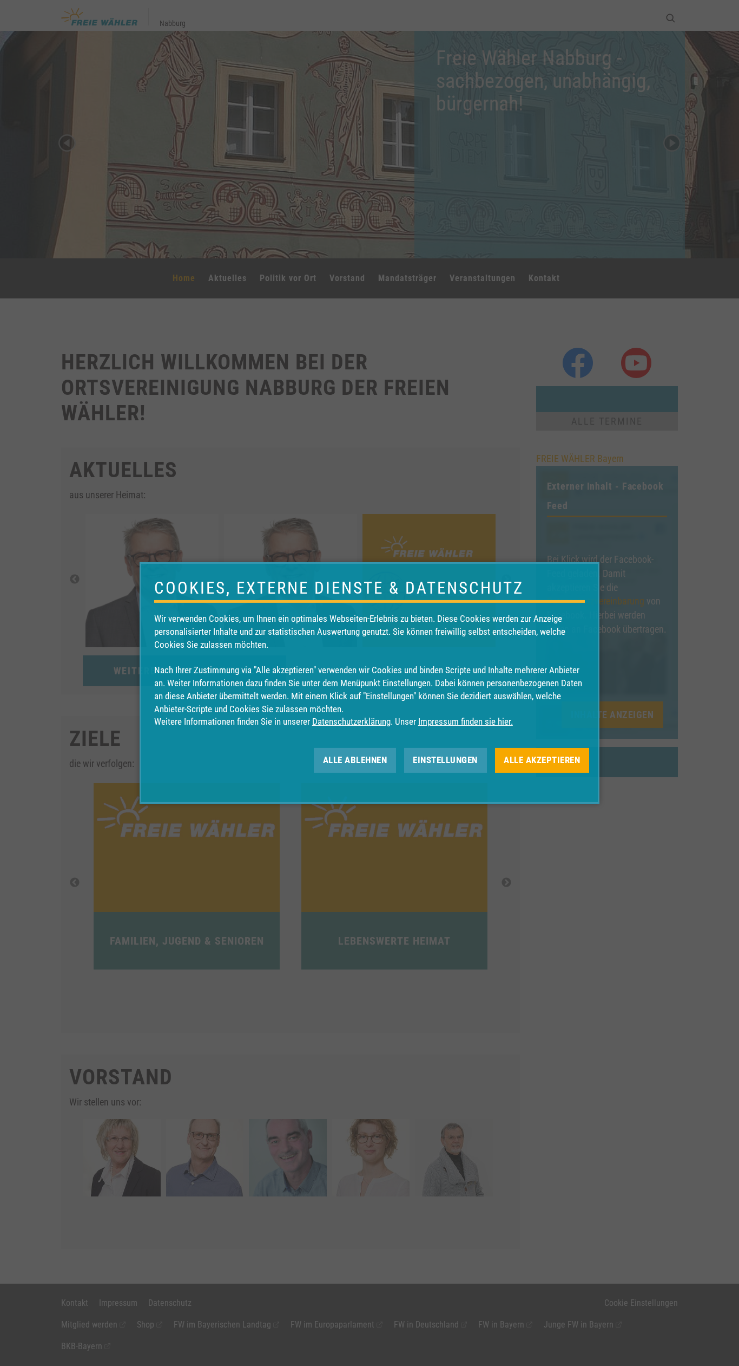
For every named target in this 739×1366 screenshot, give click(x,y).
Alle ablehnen (355, 759)
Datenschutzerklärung (351, 721)
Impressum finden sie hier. (465, 721)
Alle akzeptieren (542, 759)
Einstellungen (445, 759)
